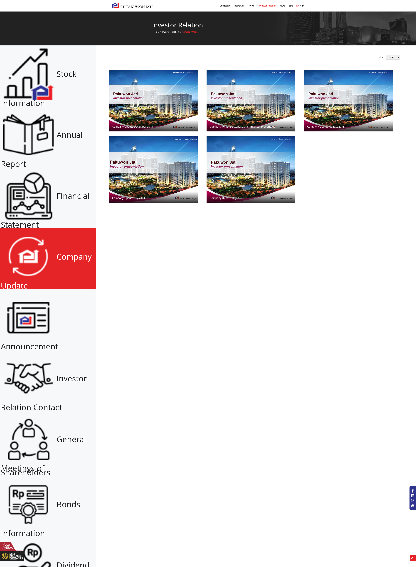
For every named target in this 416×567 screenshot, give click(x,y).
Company (225, 5)
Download (153, 100)
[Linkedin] (412, 495)
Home (156, 31)
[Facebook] (412, 491)
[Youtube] (412, 505)
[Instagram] (412, 500)
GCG (282, 5)
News (251, 5)
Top (413, 559)
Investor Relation (267, 5)
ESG (291, 5)
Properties (239, 5)
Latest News (255, 6)
